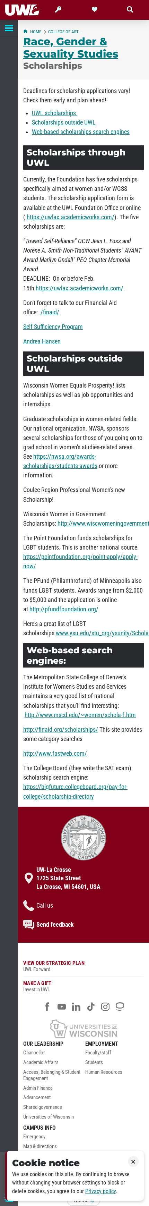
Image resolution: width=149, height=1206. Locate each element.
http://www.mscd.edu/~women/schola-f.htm (80, 715)
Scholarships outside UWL (64, 122)
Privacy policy (100, 1191)
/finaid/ (50, 312)
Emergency (34, 1137)
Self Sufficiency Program (53, 326)
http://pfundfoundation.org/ (63, 609)
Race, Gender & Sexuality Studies (70, 47)
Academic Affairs (41, 1062)
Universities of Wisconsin (48, 1117)
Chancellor (34, 1053)
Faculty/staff (98, 1053)
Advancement (37, 1098)
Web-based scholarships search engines (81, 131)
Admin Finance (38, 1088)
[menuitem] (52, 1055)
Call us (44, 905)
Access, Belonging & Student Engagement (51, 1075)
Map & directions (40, 1146)
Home (35, 31)
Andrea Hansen (42, 341)
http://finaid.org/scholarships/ (60, 729)
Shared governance (42, 1107)
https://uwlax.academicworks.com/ (70, 217)
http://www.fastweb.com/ (55, 753)
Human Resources (103, 1072)
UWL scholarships (54, 113)
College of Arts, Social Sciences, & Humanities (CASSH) (65, 31)
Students (94, 1062)
